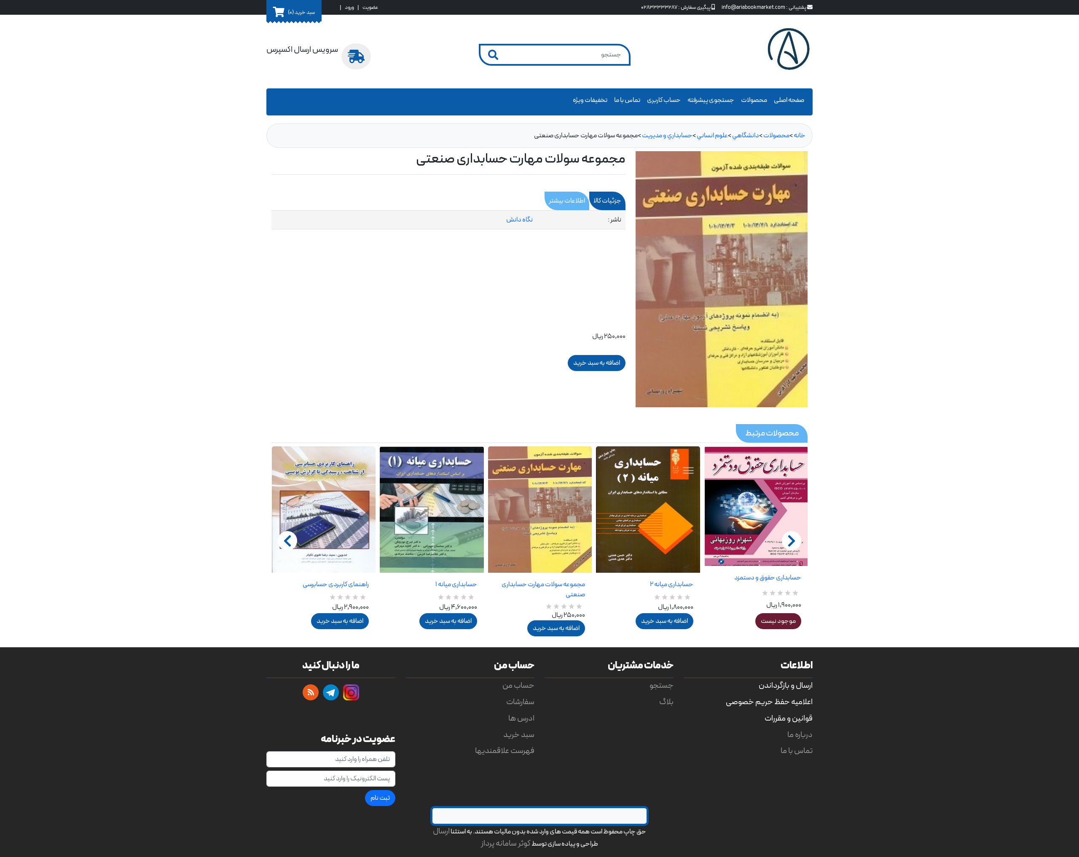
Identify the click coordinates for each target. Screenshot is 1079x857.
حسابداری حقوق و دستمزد (767, 578)
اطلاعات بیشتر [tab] (567, 201)
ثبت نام (380, 798)
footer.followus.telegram (331, 692)
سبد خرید (518, 735)
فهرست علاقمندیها (504, 751)
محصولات (754, 100)
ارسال (441, 831)
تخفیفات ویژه (590, 100)
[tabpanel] (448, 220)
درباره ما (800, 735)
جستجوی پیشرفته (710, 100)
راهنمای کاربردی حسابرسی (336, 584)
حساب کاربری (664, 100)
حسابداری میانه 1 (456, 584)
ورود (349, 7)
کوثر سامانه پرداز (506, 844)
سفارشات (520, 702)
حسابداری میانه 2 (671, 584)
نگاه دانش (519, 220)
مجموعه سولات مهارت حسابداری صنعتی (543, 589)
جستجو (662, 686)
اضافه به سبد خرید (340, 621)
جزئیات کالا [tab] (607, 201)
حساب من (518, 686)
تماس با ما (627, 100)
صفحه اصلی (789, 100)
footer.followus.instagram (351, 692)
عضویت (370, 7)
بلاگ (666, 702)
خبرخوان (311, 692)
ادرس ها (521, 719)
